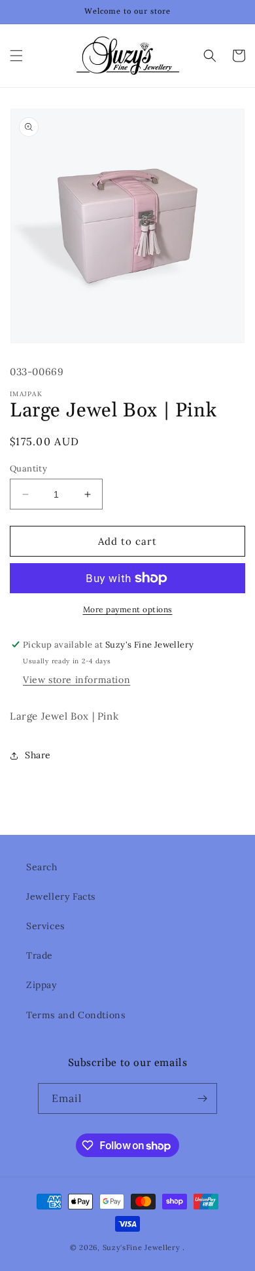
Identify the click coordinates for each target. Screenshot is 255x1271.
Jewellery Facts (60, 896)
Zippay (41, 985)
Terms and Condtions (75, 1015)
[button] (16, 55)
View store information (76, 680)
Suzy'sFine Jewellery (141, 1247)
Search (42, 867)
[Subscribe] (202, 1098)
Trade (39, 955)
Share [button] (38, 755)
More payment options (128, 609)
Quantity (28, 468)
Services (45, 926)
